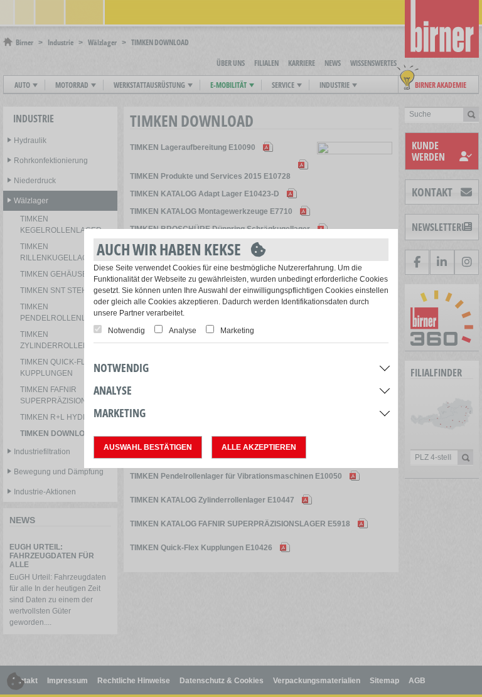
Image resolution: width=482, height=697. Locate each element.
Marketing (237, 330)
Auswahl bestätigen (148, 447)
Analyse (182, 330)
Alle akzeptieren (259, 447)
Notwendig (126, 330)
